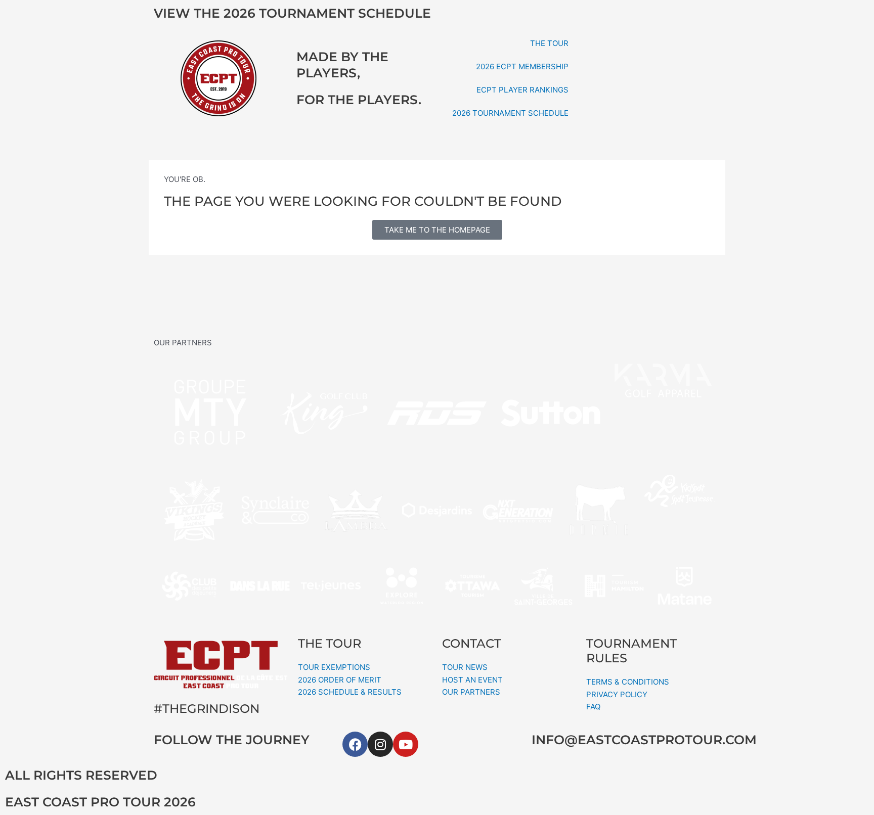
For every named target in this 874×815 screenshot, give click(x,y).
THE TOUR (549, 43)
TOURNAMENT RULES (631, 650)
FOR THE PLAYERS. (358, 99)
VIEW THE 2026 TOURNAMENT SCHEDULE (292, 13)
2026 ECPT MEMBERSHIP (522, 66)
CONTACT (471, 643)
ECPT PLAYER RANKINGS (522, 90)
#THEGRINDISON (206, 708)
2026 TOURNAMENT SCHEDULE (510, 113)
